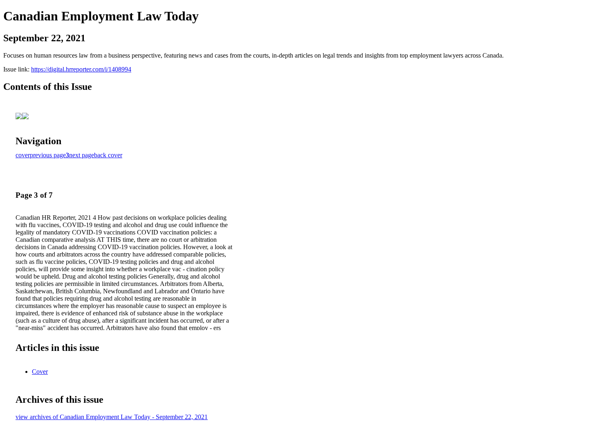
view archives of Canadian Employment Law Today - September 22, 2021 (112, 416)
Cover (40, 371)
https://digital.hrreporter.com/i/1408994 (81, 69)
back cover (108, 155)
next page (81, 155)
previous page (48, 155)
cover (23, 155)
